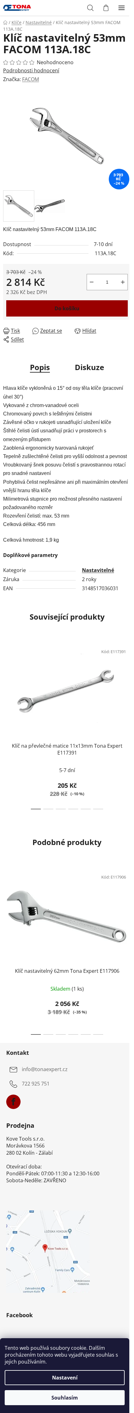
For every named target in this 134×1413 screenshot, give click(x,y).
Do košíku (67, 308)
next (127, 680)
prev (7, 680)
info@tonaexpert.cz (45, 1069)
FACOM (30, 79)
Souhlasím (64, 1397)
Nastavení (65, 1377)
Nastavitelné (98, 570)
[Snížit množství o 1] (91, 282)
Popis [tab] (40, 367)
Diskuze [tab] (89, 367)
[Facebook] (13, 1102)
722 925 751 (36, 1083)
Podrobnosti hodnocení (31, 70)
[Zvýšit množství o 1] (122, 282)
